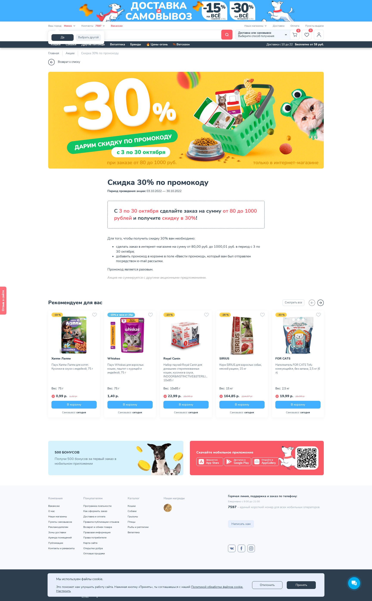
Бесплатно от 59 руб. (309, 44)
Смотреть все (293, 302)
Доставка (278, 26)
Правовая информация (96, 532)
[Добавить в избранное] (94, 315)
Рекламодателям (58, 527)
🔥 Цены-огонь (157, 44)
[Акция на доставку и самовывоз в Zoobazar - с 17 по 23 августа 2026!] (186, 11)
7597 (232, 507)
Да (62, 37)
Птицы (131, 522)
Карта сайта (90, 543)
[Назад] (312, 303)
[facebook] (241, 548)
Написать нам (241, 524)
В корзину (74, 405)
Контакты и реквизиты (61, 548)
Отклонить (267, 585)
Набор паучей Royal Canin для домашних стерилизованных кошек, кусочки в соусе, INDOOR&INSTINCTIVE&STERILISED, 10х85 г (186, 372)
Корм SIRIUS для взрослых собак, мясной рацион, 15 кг (240, 367)
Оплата (294, 26)
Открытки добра (93, 548)
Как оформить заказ (95, 511)
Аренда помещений (60, 537)
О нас (51, 511)
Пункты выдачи (314, 26)
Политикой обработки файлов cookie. (217, 587)
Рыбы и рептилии (138, 527)
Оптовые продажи (94, 553)
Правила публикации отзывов (101, 522)
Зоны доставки (57, 532)
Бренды (135, 44)
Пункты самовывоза (60, 522)
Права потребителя (94, 537)
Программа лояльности (97, 506)
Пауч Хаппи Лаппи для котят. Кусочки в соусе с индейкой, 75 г (72, 367)
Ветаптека (117, 44)
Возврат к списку (69, 62)
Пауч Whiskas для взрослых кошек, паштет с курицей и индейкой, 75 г (125, 369)
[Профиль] (319, 35)
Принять (301, 585)
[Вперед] (320, 303)
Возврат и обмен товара (97, 527)
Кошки (55, 44)
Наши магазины (57, 516)
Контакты (91, 26)
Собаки (71, 44)
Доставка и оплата (94, 516)
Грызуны (133, 516)
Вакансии (116, 26)
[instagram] (251, 548)
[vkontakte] (232, 548)
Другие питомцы (93, 44)
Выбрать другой (88, 37)
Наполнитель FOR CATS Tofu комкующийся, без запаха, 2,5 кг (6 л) (297, 369)
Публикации (55, 543)
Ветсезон (181, 44)
